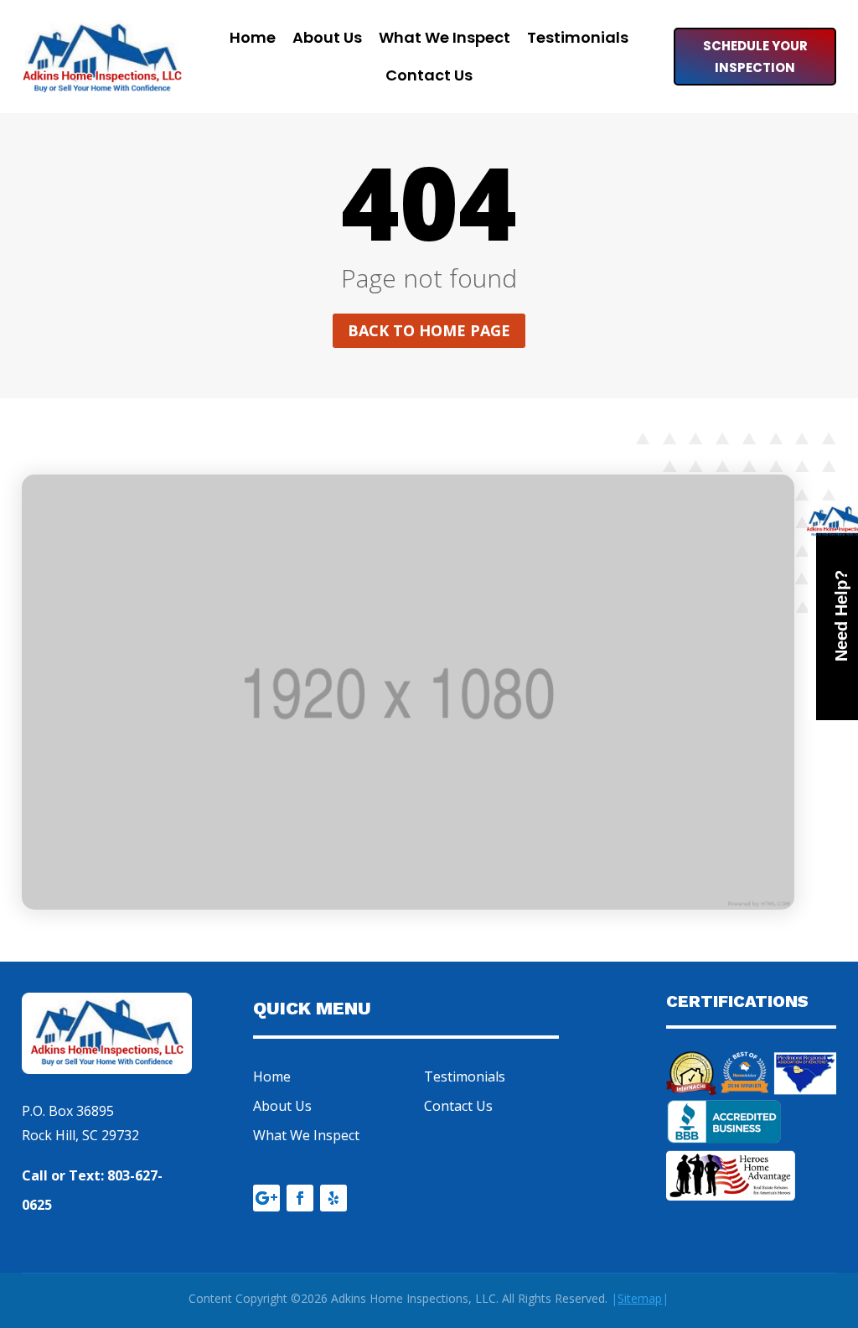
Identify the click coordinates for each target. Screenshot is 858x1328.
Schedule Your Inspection (755, 56)
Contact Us (429, 78)
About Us (327, 40)
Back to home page (429, 330)
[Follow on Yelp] (333, 1198)
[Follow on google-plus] (266, 1198)
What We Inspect (444, 40)
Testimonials (577, 40)
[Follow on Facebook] (300, 1198)
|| (640, 1298)
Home (253, 40)
